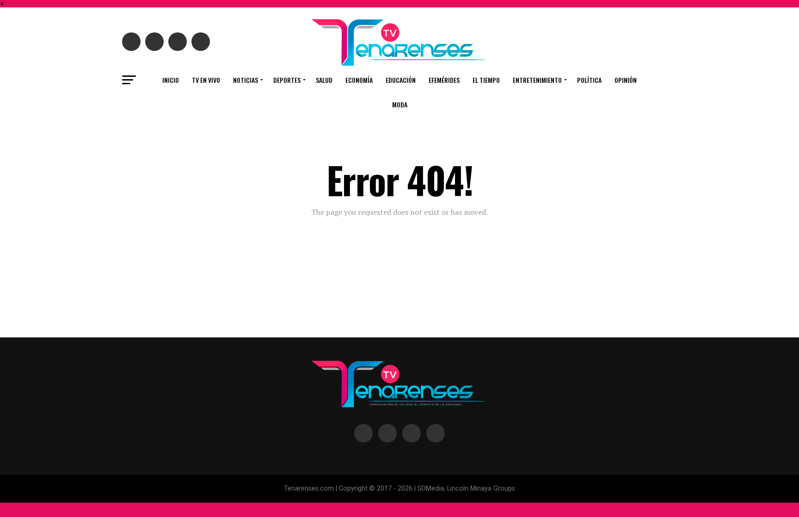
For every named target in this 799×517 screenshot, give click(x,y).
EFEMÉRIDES (444, 80)
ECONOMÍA (359, 80)
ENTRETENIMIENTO (537, 80)
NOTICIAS (245, 80)
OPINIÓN (626, 80)
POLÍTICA (589, 80)
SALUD (324, 80)
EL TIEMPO (486, 80)
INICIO (170, 80)
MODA (399, 104)
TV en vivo (206, 80)
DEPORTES (287, 80)
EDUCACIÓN (401, 80)
